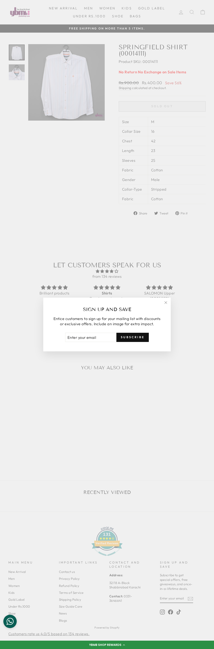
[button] (107, 645)
